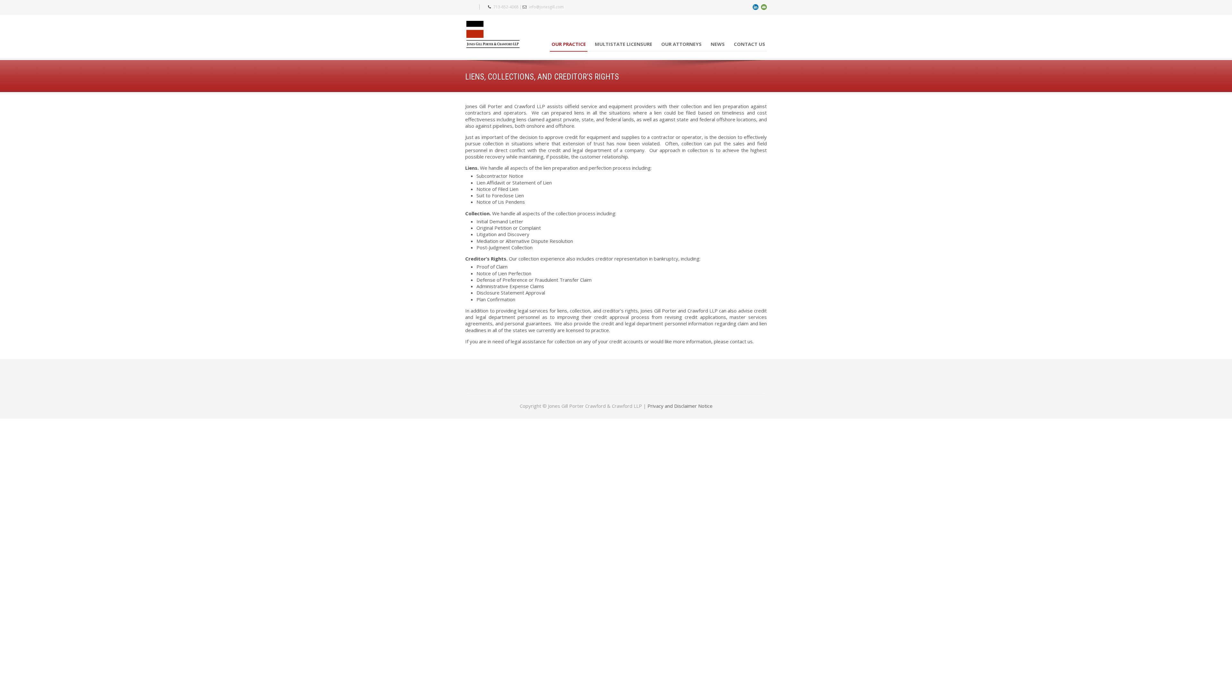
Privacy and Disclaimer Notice (680, 406)
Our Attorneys (681, 44)
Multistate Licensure (623, 44)
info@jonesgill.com (546, 7)
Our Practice (569, 44)
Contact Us (749, 44)
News (718, 44)
